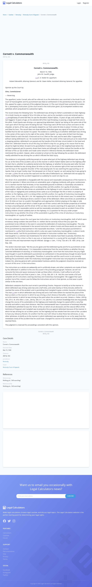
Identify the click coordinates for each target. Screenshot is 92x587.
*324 (6, 117)
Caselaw (11, 15)
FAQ (4, 554)
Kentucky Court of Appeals (31, 15)
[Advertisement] (46, 34)
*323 (36, 78)
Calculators (7, 533)
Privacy (5, 556)
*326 (17, 231)
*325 (13, 173)
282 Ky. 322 (6, 57)
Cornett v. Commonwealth (18, 54)
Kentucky (18, 15)
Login (79, 3)
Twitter (5, 575)
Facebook (6, 570)
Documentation (8, 551)
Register (86, 3)
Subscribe (70, 496)
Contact (6, 549)
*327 (13, 293)
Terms (5, 559)
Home (5, 15)
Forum (5, 538)
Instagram (7, 572)
